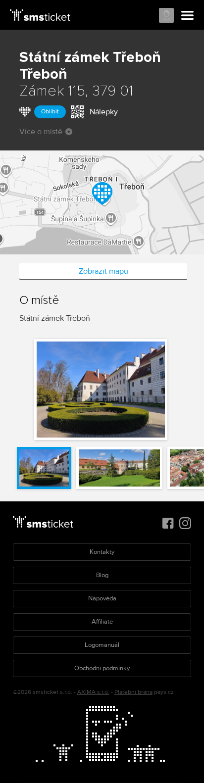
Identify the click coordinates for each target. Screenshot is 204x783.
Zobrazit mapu (103, 271)
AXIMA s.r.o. (93, 692)
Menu (187, 16)
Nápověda (102, 598)
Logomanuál (102, 645)
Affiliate (102, 622)
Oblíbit (50, 111)
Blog (102, 575)
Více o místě (40, 132)
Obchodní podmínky (102, 668)
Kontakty (102, 552)
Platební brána (133, 692)
